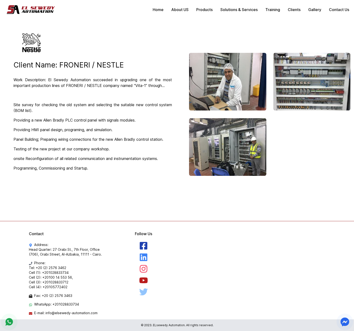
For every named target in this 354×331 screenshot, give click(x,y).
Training (272, 9)
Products (204, 9)
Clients (294, 9)
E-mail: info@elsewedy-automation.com (66, 313)
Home (158, 9)
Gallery (314, 9)
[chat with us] (9, 322)
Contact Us (339, 9)
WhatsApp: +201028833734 (56, 304)
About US (180, 9)
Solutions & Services (239, 9)
